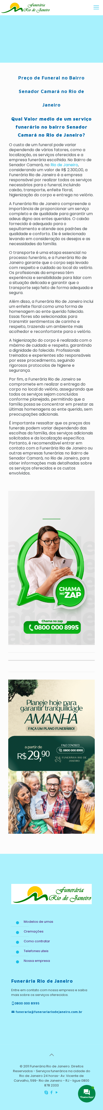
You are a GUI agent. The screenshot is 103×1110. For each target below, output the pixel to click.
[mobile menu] (96, 7)
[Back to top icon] (51, 1055)
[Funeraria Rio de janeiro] (25, 7)
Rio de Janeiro (64, 165)
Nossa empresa (37, 960)
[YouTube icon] (57, 1092)
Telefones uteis (36, 951)
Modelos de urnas (38, 921)
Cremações (34, 931)
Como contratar (37, 941)
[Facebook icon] (52, 1092)
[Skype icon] (46, 1092)
